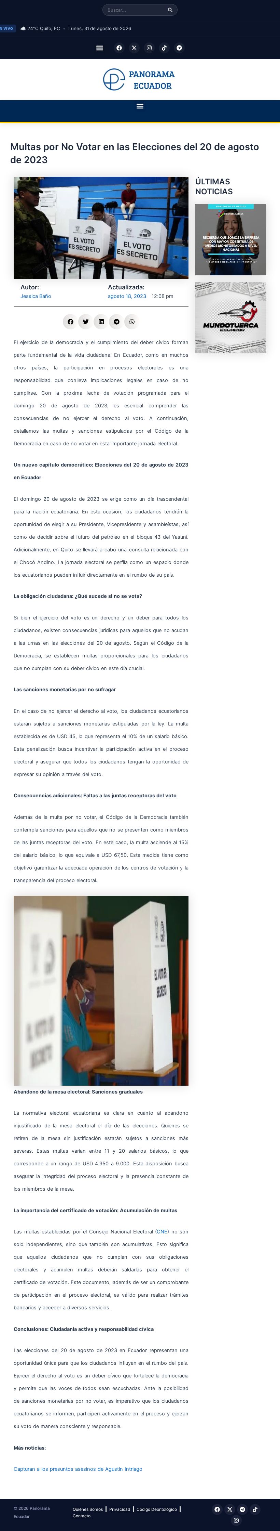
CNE (162, 1232)
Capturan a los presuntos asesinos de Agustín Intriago (78, 1469)
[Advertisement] (230, 394)
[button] (100, 48)
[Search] (170, 10)
